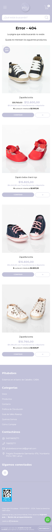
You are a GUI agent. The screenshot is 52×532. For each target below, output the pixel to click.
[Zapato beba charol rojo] (42, 195)
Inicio (4, 394)
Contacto (6, 404)
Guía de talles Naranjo (12, 414)
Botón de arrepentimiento (20, 517)
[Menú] (5, 7)
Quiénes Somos (9, 419)
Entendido (44, 528)
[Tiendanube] (10, 522)
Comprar (18, 115)
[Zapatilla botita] (42, 115)
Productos (7, 399)
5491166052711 (12, 438)
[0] (46, 8)
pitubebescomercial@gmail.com (21, 448)
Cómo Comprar (9, 424)
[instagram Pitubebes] (5, 473)
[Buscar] (46, 17)
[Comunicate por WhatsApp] (48, 520)
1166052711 (11, 443)
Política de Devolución (12, 409)
